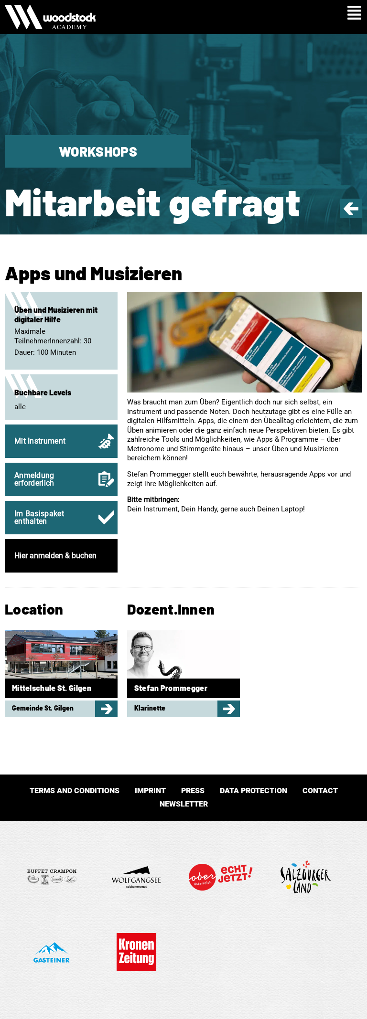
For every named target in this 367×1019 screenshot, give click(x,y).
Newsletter (184, 803)
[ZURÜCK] (351, 212)
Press (193, 790)
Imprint (150, 790)
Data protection (253, 790)
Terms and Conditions (74, 790)
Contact (320, 790)
